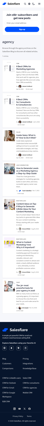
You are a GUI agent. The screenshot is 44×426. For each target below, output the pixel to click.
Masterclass (21, 201)
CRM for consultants (31, 383)
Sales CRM (27, 378)
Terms (29, 416)
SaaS (18, 282)
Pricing (26, 358)
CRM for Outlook (9, 383)
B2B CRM (6, 401)
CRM (17, 63)
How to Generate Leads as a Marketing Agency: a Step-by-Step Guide (27, 171)
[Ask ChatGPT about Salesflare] (4, 348)
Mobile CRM (27, 392)
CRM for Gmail (8, 387)
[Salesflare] (11, 3)
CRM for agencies (30, 387)
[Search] (25, 4)
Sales (18, 132)
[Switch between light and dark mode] (33, 4)
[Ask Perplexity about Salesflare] (25, 348)
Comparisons (7, 368)
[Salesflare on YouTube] (19, 409)
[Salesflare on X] (24, 409)
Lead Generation (22, 165)
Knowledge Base (29, 368)
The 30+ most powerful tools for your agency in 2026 (25, 288)
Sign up (22, 29)
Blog (4, 358)
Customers (6, 363)
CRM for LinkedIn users (11, 378)
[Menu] (39, 3)
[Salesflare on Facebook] (29, 409)
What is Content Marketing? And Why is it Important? (25, 244)
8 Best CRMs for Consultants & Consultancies (23, 102)
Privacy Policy (18, 416)
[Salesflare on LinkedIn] (14, 409)
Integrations (28, 363)
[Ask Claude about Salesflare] (18, 348)
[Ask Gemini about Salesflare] (11, 348)
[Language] (29, 4)
